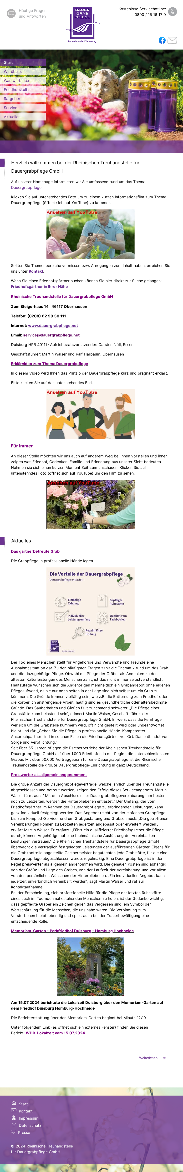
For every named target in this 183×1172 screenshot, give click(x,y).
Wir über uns (15, 71)
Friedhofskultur (17, 89)
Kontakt (36, 271)
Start (8, 62)
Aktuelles (12, 116)
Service (10, 107)
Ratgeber (12, 98)
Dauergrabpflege (26, 187)
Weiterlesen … (150, 1058)
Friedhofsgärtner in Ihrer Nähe (39, 286)
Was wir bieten (17, 80)
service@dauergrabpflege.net (51, 335)
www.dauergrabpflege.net (53, 325)
